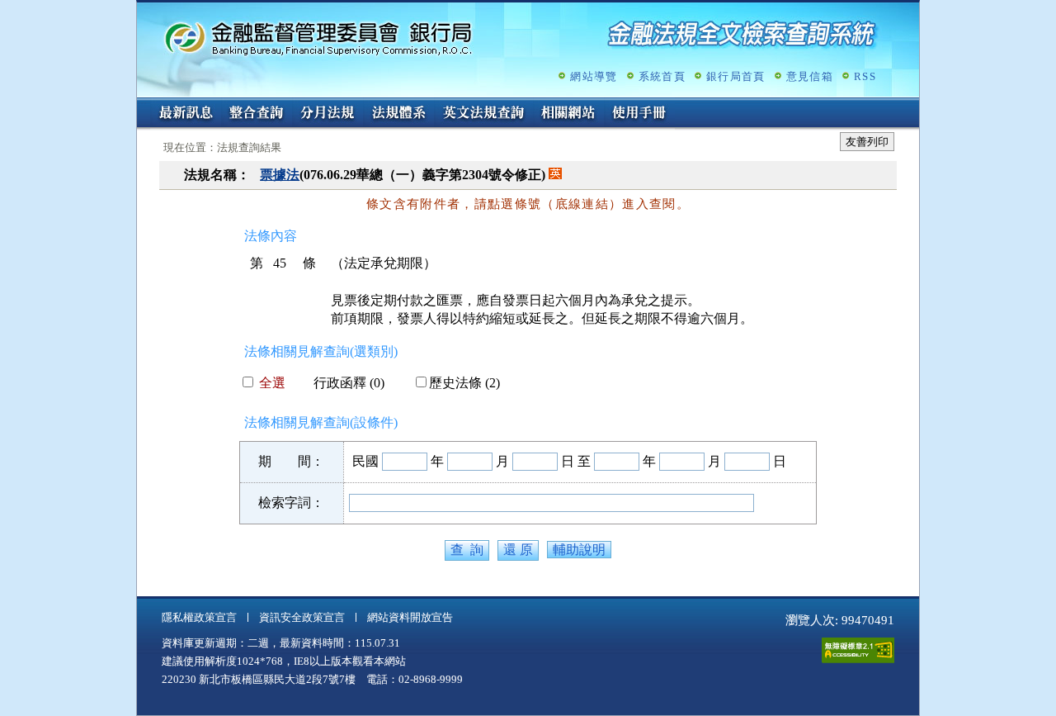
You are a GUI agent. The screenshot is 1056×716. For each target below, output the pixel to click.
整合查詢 (256, 113)
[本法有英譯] (555, 175)
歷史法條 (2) (464, 383)
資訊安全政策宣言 (302, 617)
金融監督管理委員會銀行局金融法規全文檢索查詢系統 (318, 37)
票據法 (279, 175)
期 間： (291, 461)
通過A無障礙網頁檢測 (858, 650)
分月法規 (327, 113)
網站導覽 (593, 76)
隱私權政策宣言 (199, 617)
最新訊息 (185, 113)
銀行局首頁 (736, 76)
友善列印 (867, 141)
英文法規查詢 (483, 113)
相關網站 (568, 113)
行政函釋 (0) (349, 383)
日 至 (576, 461)
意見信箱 (809, 76)
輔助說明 (579, 550)
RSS (865, 76)
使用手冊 (639, 113)
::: (142, 104)
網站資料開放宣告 (410, 617)
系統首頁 (662, 76)
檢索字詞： (291, 503)
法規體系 (398, 113)
